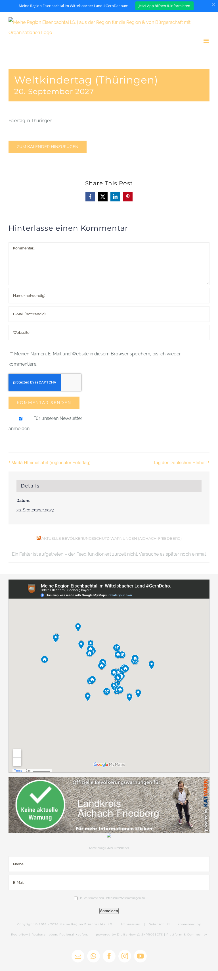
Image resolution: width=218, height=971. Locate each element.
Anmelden (109, 911)
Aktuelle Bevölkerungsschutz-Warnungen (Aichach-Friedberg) (111, 538)
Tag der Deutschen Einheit (180, 462)
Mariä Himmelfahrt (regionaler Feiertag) (51, 462)
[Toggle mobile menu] (206, 41)
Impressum (131, 924)
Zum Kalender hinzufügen (47, 146)
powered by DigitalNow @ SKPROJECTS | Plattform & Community (151, 934)
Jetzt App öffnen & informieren (164, 5)
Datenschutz (159, 924)
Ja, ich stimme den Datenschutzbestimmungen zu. (112, 898)
